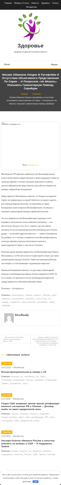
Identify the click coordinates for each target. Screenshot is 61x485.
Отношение (7, 380)
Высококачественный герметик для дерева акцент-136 (13, 339)
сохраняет (39, 380)
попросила (15, 302)
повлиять (47, 451)
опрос (42, 376)
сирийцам (6, 305)
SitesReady (22, 315)
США (16, 420)
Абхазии (24, 413)
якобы (36, 420)
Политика (7, 363)
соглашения (7, 420)
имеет (21, 417)
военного (34, 413)
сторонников (50, 380)
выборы (14, 451)
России (29, 380)
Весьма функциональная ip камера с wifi (23, 372)
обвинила (6, 298)
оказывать (30, 298)
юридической (26, 420)
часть (25, 383)
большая (15, 376)
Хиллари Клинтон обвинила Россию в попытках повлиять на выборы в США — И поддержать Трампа (28, 444)
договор (13, 417)
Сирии (51, 302)
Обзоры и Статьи (21, 3)
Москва (46, 295)
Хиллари (51, 454)
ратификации (37, 417)
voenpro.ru (33, 165)
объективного (18, 298)
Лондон (28, 295)
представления (28, 302)
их (22, 376)
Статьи (55, 3)
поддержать (7, 454)
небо (54, 295)
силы (52, 417)
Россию (27, 454)
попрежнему (18, 380)
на (30, 451)
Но (37, 376)
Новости (35, 3)
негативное (29, 376)
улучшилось (15, 383)
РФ (46, 417)
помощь (5, 302)
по (49, 298)
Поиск (54, 64)
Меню (7, 64)
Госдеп (5, 417)
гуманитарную (17, 295)
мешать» (38, 295)
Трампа (5, 383)
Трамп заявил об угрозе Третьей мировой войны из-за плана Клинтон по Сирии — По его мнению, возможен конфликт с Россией (45, 341)
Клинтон (23, 451)
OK (35, 481)
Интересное (31, 7)
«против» (15, 413)
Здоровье (45, 3)
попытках (18, 454)
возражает (44, 413)
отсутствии (41, 298)
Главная (8, 3)
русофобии (42, 302)
